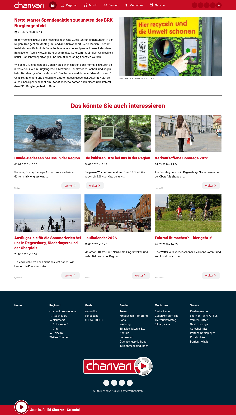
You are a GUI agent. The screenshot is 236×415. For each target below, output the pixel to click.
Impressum (126, 337)
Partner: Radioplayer (202, 333)
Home (18, 305)
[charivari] (29, 5)
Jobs (123, 320)
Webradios (91, 311)
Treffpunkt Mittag (165, 320)
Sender (124, 305)
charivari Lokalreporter (63, 311)
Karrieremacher (199, 311)
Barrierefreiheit (199, 341)
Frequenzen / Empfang (134, 315)
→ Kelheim (56, 333)
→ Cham (54, 328)
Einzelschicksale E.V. (132, 328)
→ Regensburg (58, 315)
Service (194, 305)
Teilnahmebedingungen (134, 346)
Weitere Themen (59, 337)
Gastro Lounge (199, 324)
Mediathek (161, 305)
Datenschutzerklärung (133, 341)
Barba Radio (162, 311)
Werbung (125, 324)
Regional (54, 305)
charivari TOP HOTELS (204, 315)
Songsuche (91, 315)
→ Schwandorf (58, 324)
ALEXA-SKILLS (94, 320)
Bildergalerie (162, 324)
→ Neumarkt (57, 320)
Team (123, 311)
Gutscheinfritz (198, 328)
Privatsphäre (197, 337)
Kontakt (124, 333)
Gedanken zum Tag (166, 315)
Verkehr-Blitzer (198, 320)
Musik (88, 305)
